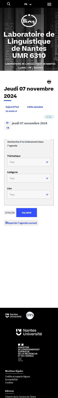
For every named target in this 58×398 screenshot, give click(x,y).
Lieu (9, 188)
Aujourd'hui (12, 106)
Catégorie (12, 172)
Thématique (13, 155)
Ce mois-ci (11, 111)
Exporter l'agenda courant (22, 222)
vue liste (49, 117)
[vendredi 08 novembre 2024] (7, 128)
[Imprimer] (49, 81)
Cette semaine (35, 106)
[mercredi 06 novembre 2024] (7, 123)
